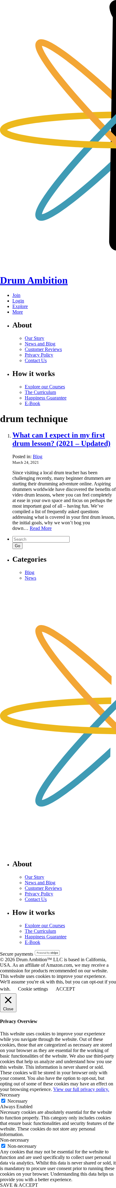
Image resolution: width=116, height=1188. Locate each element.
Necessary (17, 1101)
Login (18, 300)
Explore (20, 306)
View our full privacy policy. (81, 1089)
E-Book (32, 403)
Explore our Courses (45, 386)
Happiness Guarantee (46, 397)
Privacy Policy (39, 354)
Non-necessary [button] (14, 1140)
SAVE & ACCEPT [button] (19, 1185)
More (17, 312)
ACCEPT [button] (65, 988)
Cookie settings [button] (33, 988)
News (30, 578)
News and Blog (40, 343)
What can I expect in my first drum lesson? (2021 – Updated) (61, 439)
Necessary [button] (10, 1094)
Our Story (34, 338)
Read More (41, 528)
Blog (37, 456)
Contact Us (36, 360)
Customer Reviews (43, 349)
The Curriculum (40, 392)
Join (16, 295)
